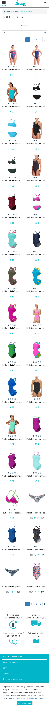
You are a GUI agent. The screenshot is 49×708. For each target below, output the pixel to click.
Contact (6, 673)
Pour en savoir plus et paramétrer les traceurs (26, 698)
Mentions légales (10, 662)
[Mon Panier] (45, 3)
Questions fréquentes (12, 678)
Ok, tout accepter (24, 703)
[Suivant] (44, 39)
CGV (5, 667)
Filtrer (25, 25)
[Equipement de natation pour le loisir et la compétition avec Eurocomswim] (21, 3)
